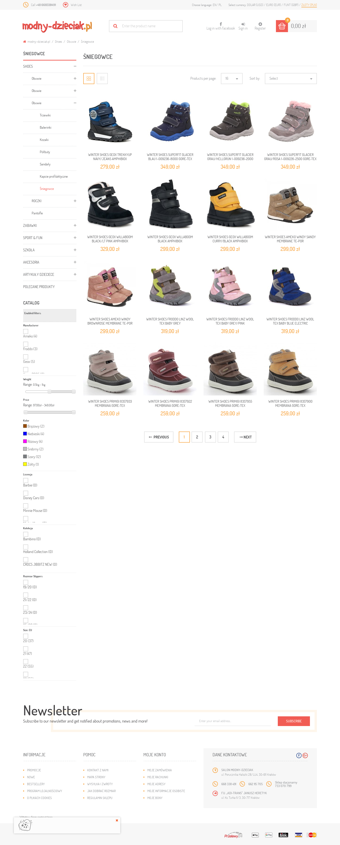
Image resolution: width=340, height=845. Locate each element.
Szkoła (29, 249)
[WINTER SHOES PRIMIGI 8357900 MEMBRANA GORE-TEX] (290, 368)
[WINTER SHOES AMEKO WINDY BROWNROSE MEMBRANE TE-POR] (109, 286)
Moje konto (154, 754)
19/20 (30, 587)
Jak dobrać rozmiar (101, 791)
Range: (27, 384)
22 (28, 666)
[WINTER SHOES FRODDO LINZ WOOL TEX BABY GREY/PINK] (230, 286)
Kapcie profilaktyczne (54, 176)
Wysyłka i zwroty (100, 784)
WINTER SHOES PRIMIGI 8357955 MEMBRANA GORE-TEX (230, 403)
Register (260, 28)
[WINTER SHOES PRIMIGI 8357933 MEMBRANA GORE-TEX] (109, 368)
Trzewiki (45, 115)
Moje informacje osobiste (166, 791)
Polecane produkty (39, 286)
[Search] (115, 26)
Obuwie (71, 41)
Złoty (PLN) (309, 5)
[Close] (117, 820)
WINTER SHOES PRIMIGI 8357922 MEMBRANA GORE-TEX (170, 403)
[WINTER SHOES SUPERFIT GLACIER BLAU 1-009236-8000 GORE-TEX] (170, 122)
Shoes (58, 41)
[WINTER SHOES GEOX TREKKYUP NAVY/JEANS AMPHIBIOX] (109, 122)
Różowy (35, 441)
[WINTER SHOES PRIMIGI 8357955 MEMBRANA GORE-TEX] (230, 368)
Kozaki (44, 139)
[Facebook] (299, 755)
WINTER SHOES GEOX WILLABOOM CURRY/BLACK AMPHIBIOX (230, 238)
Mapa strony (96, 777)
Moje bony (154, 798)
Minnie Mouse (35, 510)
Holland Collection (38, 552)
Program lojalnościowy (44, 791)
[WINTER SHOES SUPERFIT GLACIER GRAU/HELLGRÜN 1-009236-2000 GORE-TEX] (230, 122)
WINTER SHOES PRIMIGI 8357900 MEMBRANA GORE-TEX (290, 403)
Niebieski (36, 433)
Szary (34, 456)
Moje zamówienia (159, 770)
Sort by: (255, 78)
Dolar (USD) (255, 5)
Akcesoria (31, 262)
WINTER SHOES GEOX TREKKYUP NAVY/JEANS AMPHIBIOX (110, 156)
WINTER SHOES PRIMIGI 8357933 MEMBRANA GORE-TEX (110, 403)
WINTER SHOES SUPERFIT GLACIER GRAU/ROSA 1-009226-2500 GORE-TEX (290, 156)
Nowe (31, 777)
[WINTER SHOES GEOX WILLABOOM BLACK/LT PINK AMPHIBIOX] (109, 204)
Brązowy (36, 426)
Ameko (30, 336)
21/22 (30, 600)
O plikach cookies (39, 798)
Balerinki (45, 127)
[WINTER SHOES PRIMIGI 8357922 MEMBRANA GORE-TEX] (170, 368)
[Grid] (88, 78)
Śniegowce (47, 188)
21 (27, 653)
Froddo (30, 348)
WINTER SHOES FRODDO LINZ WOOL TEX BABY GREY (170, 321)
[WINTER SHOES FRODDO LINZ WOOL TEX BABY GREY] (170, 286)
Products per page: (203, 78)
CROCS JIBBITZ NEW (40, 564)
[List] (102, 78)
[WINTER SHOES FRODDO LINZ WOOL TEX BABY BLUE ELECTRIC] (290, 286)
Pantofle (37, 213)
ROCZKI (36, 200)
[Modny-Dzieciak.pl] (57, 27)
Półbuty (45, 151)
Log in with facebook (221, 26)
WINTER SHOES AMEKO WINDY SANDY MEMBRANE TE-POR (290, 238)
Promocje (34, 770)
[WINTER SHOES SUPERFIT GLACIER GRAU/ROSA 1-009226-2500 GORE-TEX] (290, 122)
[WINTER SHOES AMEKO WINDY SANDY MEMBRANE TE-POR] (290, 204)
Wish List (76, 5)
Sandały (45, 164)
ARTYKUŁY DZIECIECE (38, 274)
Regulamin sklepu (99, 798)
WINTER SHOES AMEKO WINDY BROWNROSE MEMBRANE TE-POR (110, 321)
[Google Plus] (305, 755)
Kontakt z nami (97, 770)
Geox (29, 361)
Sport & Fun (32, 237)
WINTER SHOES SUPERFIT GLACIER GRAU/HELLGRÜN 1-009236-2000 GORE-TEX (230, 158)
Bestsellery (36, 784)
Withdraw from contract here (36, 817)
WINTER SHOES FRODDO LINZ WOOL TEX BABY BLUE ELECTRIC (290, 321)
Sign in (243, 28)
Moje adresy (156, 784)
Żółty (33, 464)
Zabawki (30, 225)
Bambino (32, 539)
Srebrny (35, 449)
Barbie (30, 485)
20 (28, 640)
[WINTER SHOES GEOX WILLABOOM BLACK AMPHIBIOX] (170, 204)
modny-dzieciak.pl (38, 41)
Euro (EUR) (273, 5)
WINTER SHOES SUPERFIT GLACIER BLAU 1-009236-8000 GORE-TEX (170, 156)
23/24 (30, 612)
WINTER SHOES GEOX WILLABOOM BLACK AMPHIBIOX (170, 238)
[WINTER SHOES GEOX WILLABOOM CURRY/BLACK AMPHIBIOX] (230, 204)
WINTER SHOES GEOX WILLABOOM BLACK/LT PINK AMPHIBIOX (110, 238)
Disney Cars (33, 498)
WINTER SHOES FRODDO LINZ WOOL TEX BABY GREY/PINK (230, 321)
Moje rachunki (157, 777)
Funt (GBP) (291, 5)
